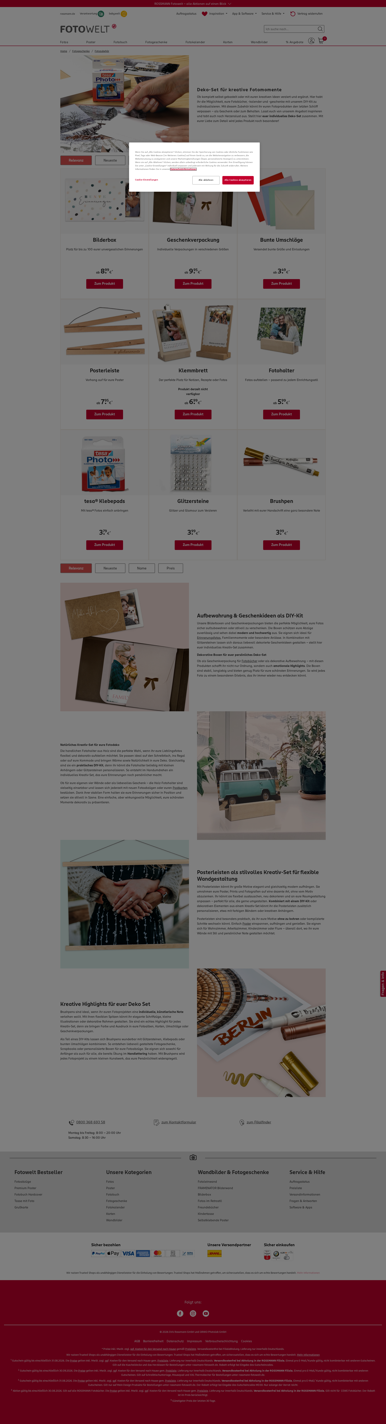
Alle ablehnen (206, 180)
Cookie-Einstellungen (146, 180)
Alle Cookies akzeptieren (238, 180)
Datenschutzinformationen (183, 169)
